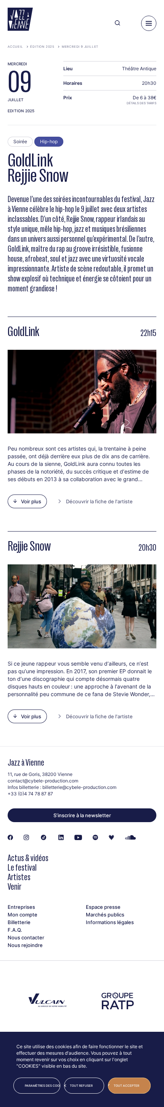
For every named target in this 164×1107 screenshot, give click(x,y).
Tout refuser (81, 1085)
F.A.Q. (15, 929)
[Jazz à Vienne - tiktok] (44, 838)
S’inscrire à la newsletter (82, 815)
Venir (14, 886)
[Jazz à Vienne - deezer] (111, 838)
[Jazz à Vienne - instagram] (26, 838)
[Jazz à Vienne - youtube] (78, 838)
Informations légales (110, 922)
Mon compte (22, 914)
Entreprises (21, 906)
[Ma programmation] (130, 23)
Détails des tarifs (141, 103)
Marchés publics (105, 914)
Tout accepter (126, 1085)
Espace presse (103, 906)
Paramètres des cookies (42, 1085)
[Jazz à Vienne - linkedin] (61, 838)
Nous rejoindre (25, 945)
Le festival (22, 867)
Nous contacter (26, 937)
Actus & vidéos (28, 858)
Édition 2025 (42, 46)
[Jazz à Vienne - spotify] (95, 838)
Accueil (15, 46)
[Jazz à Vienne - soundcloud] (131, 838)
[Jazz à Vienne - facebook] (10, 838)
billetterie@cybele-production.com (79, 787)
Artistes (19, 877)
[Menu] (148, 23)
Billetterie (19, 922)
